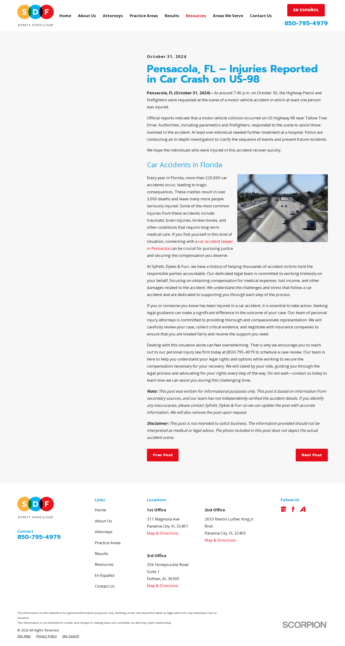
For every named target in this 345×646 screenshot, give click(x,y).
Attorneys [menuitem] (113, 15)
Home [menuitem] (65, 15)
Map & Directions (162, 533)
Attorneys (103, 531)
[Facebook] (293, 509)
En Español (105, 575)
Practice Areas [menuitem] (144, 15)
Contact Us (105, 586)
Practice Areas (108, 542)
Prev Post (163, 455)
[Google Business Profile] (283, 509)
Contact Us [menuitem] (261, 15)
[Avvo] (302, 509)
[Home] (35, 16)
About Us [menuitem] (87, 15)
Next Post (312, 455)
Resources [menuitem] (196, 15)
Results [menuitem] (172, 15)
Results (101, 553)
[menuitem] (24, 636)
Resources (104, 564)
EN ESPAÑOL (306, 10)
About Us (103, 521)
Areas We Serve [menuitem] (228, 15)
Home (100, 510)
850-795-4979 (306, 23)
